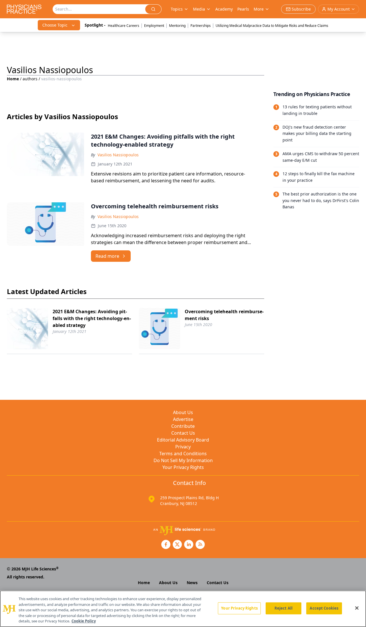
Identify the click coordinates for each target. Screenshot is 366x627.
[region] (183, 608)
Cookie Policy (83, 621)
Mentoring (177, 25)
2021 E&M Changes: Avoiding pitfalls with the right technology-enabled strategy (92, 318)
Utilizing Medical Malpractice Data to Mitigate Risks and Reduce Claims (272, 25)
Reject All (283, 608)
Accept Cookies (324, 608)
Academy (224, 9)
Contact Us (183, 433)
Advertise (183, 419)
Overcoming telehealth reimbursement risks (224, 315)
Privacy (183, 447)
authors (30, 78)
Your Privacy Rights (183, 467)
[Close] (357, 608)
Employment (154, 25)
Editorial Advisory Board (183, 440)
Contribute (183, 426)
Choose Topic (54, 25)
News (192, 582)
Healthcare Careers (123, 25)
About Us (183, 412)
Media (199, 9)
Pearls (243, 9)
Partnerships (200, 25)
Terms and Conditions (183, 453)
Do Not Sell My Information (183, 460)
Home (13, 78)
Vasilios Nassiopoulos (118, 154)
